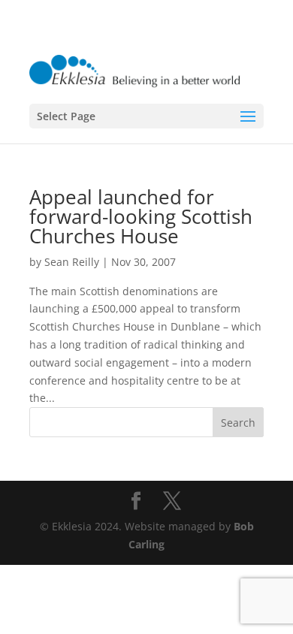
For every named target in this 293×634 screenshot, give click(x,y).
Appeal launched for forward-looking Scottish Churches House (140, 216)
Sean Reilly (71, 262)
